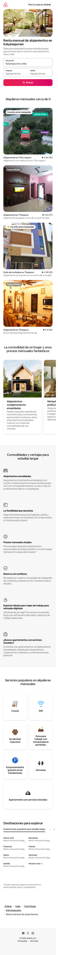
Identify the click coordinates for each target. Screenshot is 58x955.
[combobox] (28, 63)
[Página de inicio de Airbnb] (5, 4)
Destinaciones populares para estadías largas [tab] (24, 829)
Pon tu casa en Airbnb (39, 4)
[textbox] (16, 73)
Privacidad (22, 941)
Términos (34, 941)
